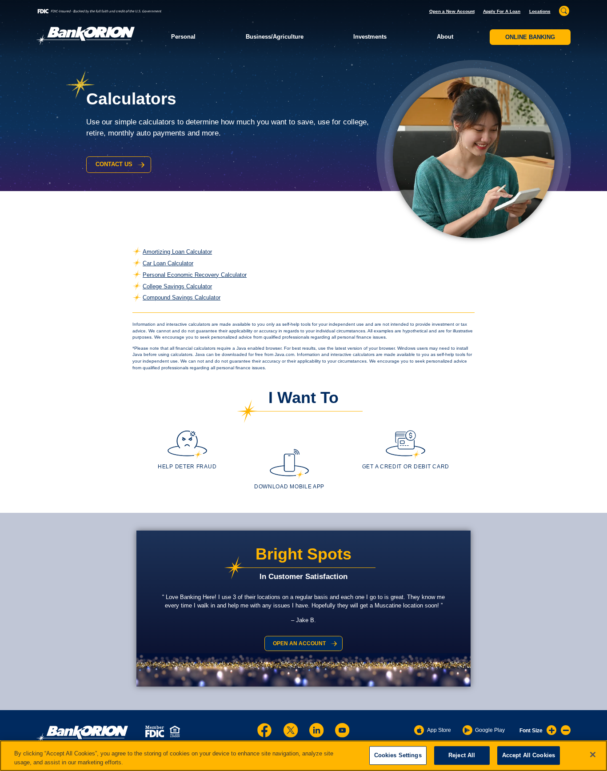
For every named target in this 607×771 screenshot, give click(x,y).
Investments (370, 36)
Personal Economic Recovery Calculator (195, 275)
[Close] (593, 754)
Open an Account (299, 643)
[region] (303, 755)
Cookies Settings (398, 755)
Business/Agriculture (275, 36)
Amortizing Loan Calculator (177, 251)
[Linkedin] (316, 730)
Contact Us (114, 164)
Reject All (461, 755)
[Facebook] (264, 730)
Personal (183, 36)
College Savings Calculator (177, 286)
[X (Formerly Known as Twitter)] (291, 730)
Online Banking (530, 37)
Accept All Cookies (528, 755)
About (445, 36)
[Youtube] (342, 730)
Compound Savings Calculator (181, 297)
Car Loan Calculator (168, 263)
